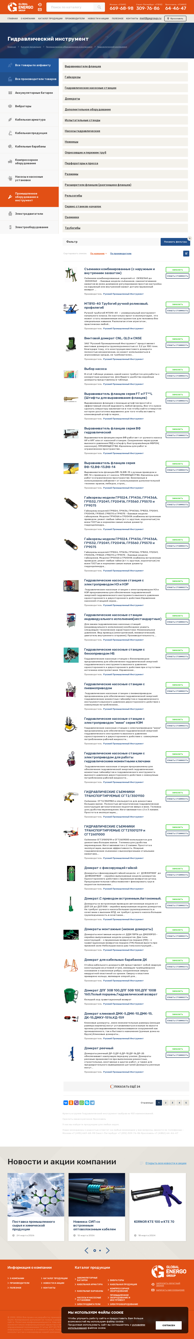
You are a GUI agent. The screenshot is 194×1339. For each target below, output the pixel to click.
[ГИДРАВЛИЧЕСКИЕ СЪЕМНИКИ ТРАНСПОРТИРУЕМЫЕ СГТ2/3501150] (71, 797)
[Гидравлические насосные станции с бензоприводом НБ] (71, 655)
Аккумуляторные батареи (34, 93)
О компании (17, 1278)
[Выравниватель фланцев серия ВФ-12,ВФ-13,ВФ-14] (71, 468)
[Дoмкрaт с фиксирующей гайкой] (71, 873)
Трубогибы (72, 228)
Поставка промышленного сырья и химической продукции (33, 1225)
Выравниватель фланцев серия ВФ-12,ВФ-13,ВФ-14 (109, 465)
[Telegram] (92, 1102)
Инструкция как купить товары (186, 253)
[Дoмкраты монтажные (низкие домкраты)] (71, 934)
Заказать (177, 270)
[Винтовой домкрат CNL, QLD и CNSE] (71, 343)
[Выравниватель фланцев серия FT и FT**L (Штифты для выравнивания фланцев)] (71, 399)
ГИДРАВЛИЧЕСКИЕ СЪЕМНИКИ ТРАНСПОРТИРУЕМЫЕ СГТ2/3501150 (114, 794)
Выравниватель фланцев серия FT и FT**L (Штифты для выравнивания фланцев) (118, 396)
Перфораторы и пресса (81, 163)
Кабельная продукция (31, 133)
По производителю (120, 253)
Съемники (72, 217)
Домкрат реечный (98, 1048)
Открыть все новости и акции (166, 1163)
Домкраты (72, 98)
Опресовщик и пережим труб (85, 152)
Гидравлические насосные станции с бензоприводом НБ (114, 651)
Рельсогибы (73, 195)
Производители (19, 1283)
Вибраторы (23, 106)
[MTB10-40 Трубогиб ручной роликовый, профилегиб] (71, 309)
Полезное (15, 1288)
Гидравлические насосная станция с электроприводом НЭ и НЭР (114, 582)
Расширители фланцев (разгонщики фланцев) (98, 185)
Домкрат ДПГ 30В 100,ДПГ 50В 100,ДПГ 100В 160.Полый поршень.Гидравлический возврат (121, 992)
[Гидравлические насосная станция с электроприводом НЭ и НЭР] (71, 586)
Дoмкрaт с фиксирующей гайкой (110, 868)
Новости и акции (53, 1283)
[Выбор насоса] (71, 374)
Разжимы (71, 174)
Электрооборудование (31, 227)
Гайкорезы (73, 77)
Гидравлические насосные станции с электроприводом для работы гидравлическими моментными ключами (117, 757)
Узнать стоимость (177, 276)
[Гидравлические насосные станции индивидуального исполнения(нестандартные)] (71, 620)
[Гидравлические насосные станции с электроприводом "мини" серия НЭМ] (71, 724)
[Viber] (76, 1102)
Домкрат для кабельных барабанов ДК (115, 960)
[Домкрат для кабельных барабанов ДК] (71, 965)
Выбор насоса (95, 369)
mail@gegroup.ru (150, 18)
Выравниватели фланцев (83, 66)
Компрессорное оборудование (26, 161)
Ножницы (71, 141)
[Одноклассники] (71, 1102)
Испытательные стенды (82, 120)
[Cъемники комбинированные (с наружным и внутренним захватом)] (71, 274)
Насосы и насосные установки (29, 178)
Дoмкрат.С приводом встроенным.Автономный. (122, 898)
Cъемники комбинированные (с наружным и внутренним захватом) (119, 271)
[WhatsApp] (81, 1102)
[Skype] (87, 1102)
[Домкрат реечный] (71, 1053)
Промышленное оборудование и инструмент (26, 197)
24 (138, 1086)
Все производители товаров (35, 79)
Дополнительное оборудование (88, 109)
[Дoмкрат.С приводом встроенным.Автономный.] (71, 904)
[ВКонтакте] (65, 1102)
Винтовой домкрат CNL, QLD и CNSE (113, 338)
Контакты (49, 1288)
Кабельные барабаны (30, 146)
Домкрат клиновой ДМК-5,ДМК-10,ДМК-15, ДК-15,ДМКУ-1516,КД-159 (118, 1015)
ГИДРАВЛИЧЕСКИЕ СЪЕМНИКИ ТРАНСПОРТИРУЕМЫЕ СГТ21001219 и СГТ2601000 (114, 830)
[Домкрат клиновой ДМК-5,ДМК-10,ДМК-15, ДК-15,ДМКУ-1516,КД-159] (71, 1019)
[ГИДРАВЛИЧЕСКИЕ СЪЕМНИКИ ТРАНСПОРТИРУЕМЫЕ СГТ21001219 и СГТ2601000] (71, 832)
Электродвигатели (29, 213)
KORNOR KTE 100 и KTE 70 (154, 1222)
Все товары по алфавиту (33, 65)
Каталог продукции (55, 1278)
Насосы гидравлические (82, 131)
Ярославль (176, 18)
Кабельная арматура (30, 119)
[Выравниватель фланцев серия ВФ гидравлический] (71, 434)
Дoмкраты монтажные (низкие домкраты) (118, 929)
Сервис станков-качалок (83, 206)
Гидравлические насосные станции (90, 88)
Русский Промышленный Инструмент (123, 294)
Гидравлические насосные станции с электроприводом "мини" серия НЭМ (114, 721)
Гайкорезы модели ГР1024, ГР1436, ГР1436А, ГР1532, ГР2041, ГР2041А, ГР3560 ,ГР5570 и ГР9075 (120, 501)
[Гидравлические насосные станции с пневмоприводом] (71, 689)
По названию (97, 253)
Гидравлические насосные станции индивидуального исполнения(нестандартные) (122, 617)
